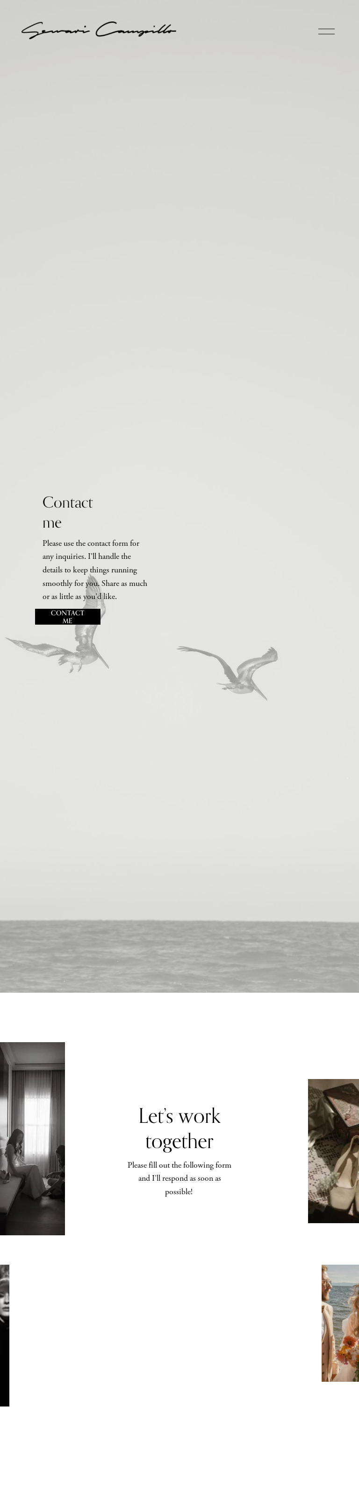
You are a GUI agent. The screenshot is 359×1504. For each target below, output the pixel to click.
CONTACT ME (67, 617)
